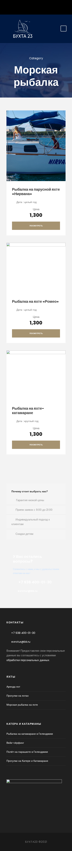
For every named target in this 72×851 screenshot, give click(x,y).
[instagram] (36, 6)
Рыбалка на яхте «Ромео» (35, 301)
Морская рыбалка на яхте (22, 705)
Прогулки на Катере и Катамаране (27, 761)
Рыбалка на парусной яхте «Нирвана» (36, 191)
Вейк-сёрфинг (15, 743)
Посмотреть (36, 225)
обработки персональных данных (27, 660)
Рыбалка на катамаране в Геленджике (29, 734)
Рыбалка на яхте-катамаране (28, 410)
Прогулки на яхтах (17, 696)
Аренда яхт (13, 686)
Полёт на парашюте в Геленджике (27, 752)
